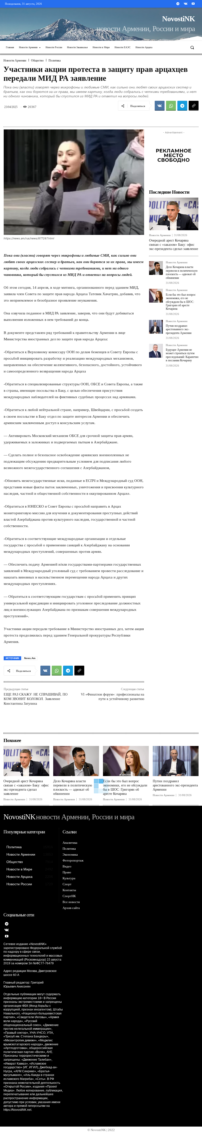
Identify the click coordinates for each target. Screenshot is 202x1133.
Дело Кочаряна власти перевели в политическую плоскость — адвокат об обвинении (182, 272)
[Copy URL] (194, 106)
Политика (55, 60)
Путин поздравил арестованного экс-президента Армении (178, 329)
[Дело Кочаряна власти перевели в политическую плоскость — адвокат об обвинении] (156, 268)
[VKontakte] (185, 4)
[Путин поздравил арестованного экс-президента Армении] (156, 327)
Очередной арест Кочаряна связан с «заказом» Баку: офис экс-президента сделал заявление (173, 245)
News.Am (29, 658)
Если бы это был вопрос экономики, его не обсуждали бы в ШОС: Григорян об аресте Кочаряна (181, 302)
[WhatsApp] (171, 106)
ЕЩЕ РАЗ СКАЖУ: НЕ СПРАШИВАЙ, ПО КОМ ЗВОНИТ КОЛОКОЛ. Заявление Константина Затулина (35, 699)
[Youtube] (193, 4)
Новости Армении (14, 60)
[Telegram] (178, 4)
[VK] (160, 106)
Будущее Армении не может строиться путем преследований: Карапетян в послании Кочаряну (182, 355)
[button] (192, 47)
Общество (37, 60)
